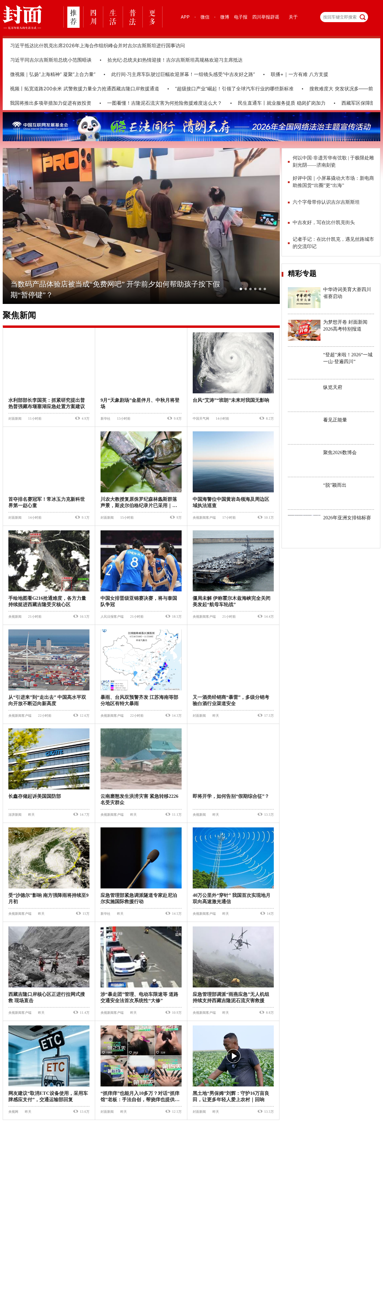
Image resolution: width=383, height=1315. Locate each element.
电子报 (240, 17)
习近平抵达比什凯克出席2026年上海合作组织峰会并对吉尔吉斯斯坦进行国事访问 (97, 45)
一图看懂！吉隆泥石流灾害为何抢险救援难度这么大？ (152, 103)
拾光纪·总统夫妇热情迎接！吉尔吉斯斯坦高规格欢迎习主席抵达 (175, 60)
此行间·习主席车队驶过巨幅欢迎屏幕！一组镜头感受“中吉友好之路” (183, 74)
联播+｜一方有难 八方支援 (299, 74)
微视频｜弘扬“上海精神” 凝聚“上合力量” (52, 74)
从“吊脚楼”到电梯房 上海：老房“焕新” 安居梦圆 (333, 161)
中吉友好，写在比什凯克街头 (324, 222)
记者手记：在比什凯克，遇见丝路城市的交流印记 (333, 243)
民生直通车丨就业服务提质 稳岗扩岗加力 (269, 103)
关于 (293, 17)
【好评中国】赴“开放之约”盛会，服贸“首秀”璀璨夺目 (333, 182)
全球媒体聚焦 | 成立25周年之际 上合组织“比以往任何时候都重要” (333, 202)
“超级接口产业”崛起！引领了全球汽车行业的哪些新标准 (221, 89)
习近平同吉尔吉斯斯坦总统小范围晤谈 (51, 60)
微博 (224, 17)
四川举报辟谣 (265, 17)
